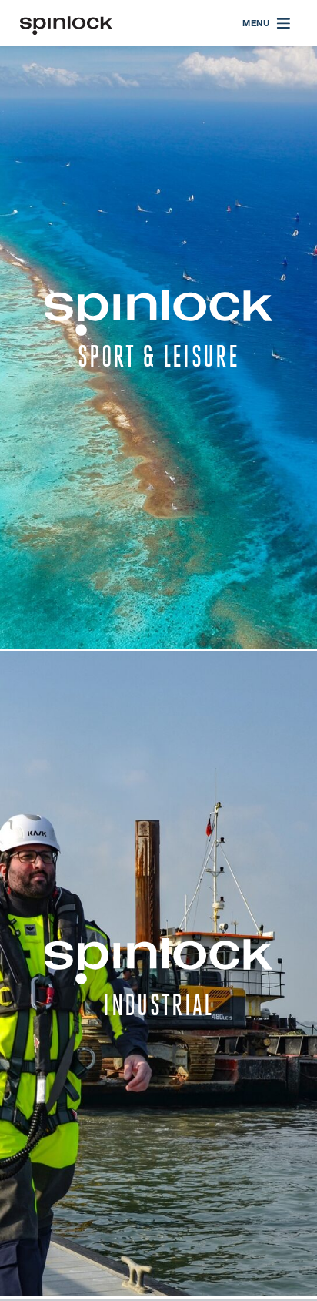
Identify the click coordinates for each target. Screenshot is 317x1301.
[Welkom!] (66, 23)
